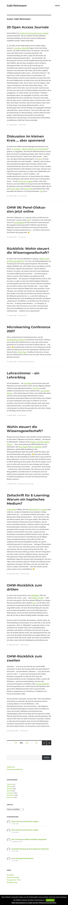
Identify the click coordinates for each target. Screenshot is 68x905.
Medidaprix (35, 595)
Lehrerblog (28, 383)
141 (37, 743)
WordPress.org (12, 882)
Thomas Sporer (15, 189)
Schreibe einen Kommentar (26, 361)
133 (16, 743)
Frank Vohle (28, 189)
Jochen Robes (11, 509)
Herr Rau (36, 388)
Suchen (46, 757)
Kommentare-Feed (13, 880)
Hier (41, 191)
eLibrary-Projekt (38, 598)
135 (28, 743)
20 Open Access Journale (28, 27)
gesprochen (10, 797)
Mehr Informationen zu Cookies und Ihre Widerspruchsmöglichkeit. (34, 903)
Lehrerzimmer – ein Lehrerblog (23, 375)
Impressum (11, 767)
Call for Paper (22, 352)
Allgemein (10, 784)
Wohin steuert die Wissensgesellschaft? (25, 429)
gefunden (10, 788)
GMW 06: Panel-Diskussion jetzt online (26, 209)
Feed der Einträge (13, 877)
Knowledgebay (19, 222)
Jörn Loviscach (16, 839)
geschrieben (10, 795)
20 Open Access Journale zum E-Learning (33, 33)
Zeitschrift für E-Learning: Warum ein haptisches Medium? (28, 499)
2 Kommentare (22, 196)
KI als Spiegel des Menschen (39, 849)
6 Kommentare (22, 415)
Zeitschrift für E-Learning (38, 509)
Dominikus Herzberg (18, 849)
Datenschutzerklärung (15, 769)
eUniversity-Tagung (25, 181)
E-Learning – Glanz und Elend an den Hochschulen (30, 149)
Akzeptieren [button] (50, 900)
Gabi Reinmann (17, 5)
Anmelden (10, 875)
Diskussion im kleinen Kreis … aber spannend (26, 138)
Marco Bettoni (16, 821)
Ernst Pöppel (23, 447)
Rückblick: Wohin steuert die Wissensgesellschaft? (28, 251)
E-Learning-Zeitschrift (21, 48)
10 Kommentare (24, 573)
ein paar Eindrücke (42, 684)
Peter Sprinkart (36, 447)
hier (39, 159)
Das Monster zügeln (31, 821)
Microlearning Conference (16, 340)
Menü (57, 5)
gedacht (9, 786)
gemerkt (9, 791)
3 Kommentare (22, 315)
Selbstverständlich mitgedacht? (35, 839)
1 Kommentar (22, 124)
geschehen (10, 793)
